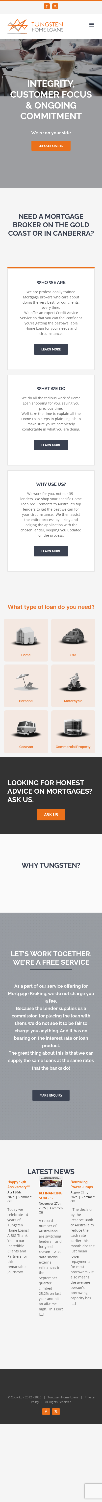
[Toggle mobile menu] (92, 24)
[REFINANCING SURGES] (51, 1181)
